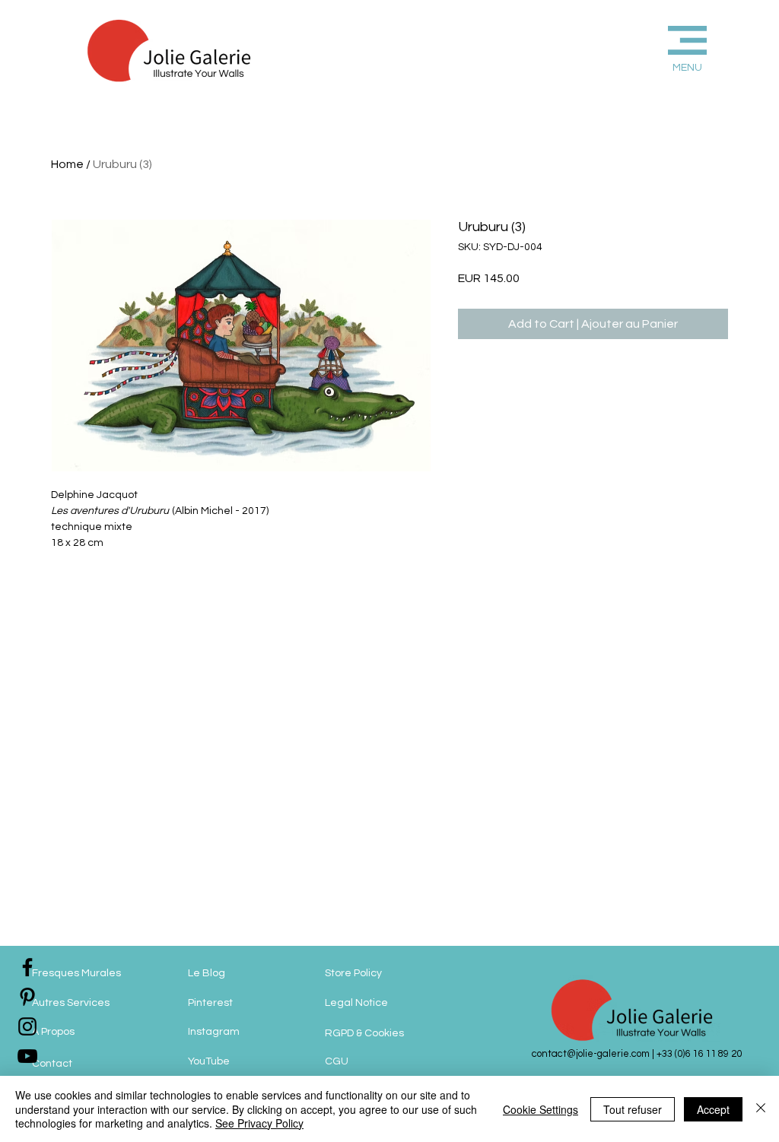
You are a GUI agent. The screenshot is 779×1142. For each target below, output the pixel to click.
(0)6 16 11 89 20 (708, 1053)
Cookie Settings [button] (540, 1109)
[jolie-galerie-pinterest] (27, 997)
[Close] (761, 1109)
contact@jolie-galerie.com (591, 1053)
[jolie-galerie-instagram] (27, 1026)
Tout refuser (632, 1109)
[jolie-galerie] (27, 1056)
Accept (713, 1109)
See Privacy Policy (259, 1123)
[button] (662, 46)
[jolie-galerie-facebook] (27, 967)
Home (67, 164)
